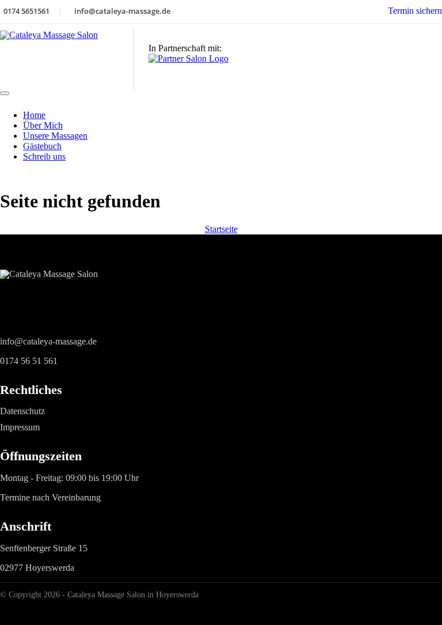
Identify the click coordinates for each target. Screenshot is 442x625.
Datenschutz (22, 411)
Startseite (221, 229)
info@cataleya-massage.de (122, 11)
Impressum (20, 427)
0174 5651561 (26, 11)
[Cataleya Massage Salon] (66, 59)
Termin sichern (415, 11)
